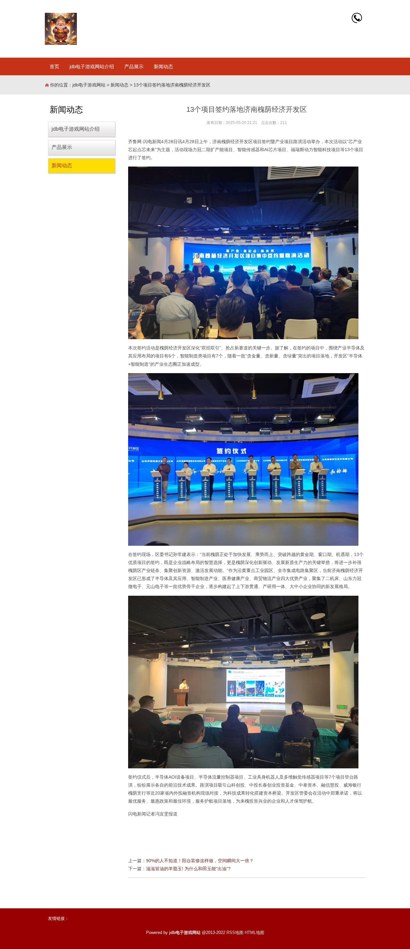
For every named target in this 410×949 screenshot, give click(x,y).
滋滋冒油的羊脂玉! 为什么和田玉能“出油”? (188, 868)
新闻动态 (163, 66)
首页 (54, 66)
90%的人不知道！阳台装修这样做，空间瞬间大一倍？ (200, 860)
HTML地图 (254, 932)
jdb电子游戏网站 (88, 84)
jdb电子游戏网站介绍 (92, 66)
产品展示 (134, 66)
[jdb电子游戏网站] (61, 29)
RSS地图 (234, 932)
